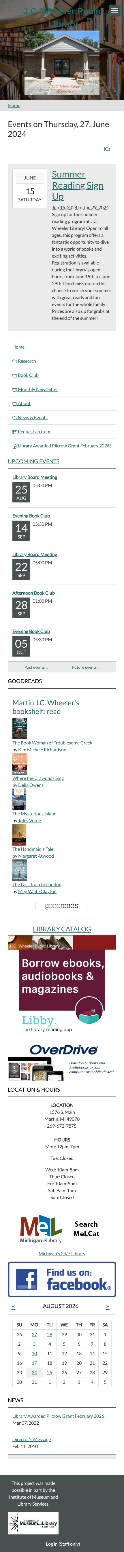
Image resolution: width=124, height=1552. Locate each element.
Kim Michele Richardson (42, 749)
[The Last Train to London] (19, 869)
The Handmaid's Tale (32, 849)
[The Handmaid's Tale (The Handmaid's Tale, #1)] (19, 834)
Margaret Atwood (36, 856)
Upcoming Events (33, 461)
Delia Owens (31, 785)
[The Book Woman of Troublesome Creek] (19, 728)
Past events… (36, 667)
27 (34, 1334)
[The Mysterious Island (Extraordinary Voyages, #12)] (19, 798)
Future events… (85, 667)
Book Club (28, 375)
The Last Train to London (36, 884)
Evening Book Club (31, 515)
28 (49, 1334)
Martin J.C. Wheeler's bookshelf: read (45, 706)
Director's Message (31, 1439)
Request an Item (33, 431)
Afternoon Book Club (33, 593)
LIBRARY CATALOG (62, 929)
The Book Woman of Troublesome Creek (52, 742)
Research (26, 361)
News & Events (32, 417)
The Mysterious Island (34, 813)
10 (34, 1353)
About (24, 403)
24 (34, 1372)
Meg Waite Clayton (37, 891)
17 (34, 1363)
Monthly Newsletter (37, 389)
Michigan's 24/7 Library (62, 1253)
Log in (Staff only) (63, 1544)
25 (49, 1372)
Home (14, 105)
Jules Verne (29, 820)
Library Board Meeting (34, 477)
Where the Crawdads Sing (38, 778)
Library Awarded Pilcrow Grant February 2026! (64, 445)
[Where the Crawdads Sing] (19, 763)
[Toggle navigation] (115, 10)
